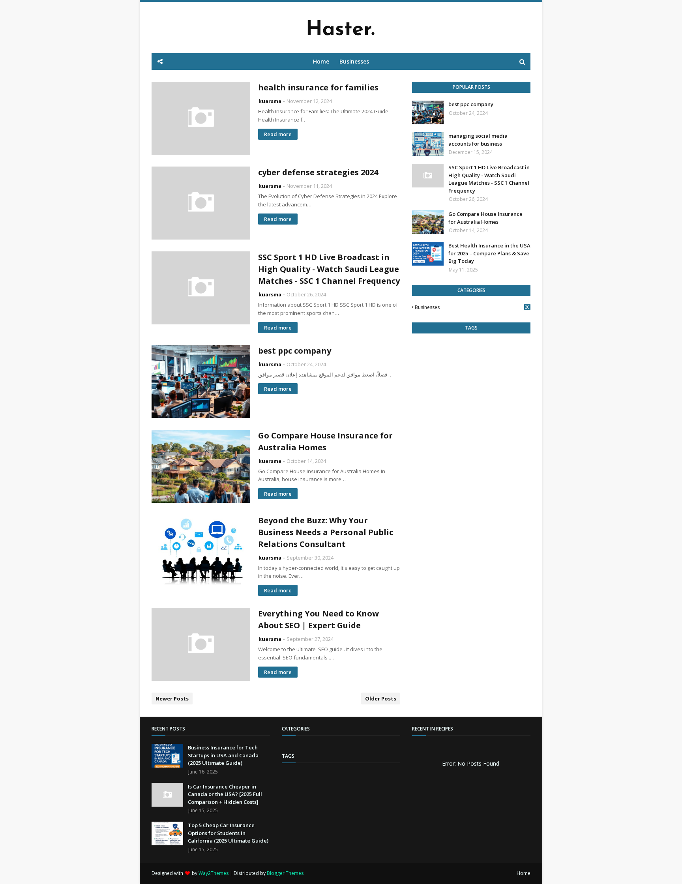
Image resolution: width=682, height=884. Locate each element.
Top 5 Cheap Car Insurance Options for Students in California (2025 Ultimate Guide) (228, 833)
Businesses (472, 307)
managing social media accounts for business (478, 139)
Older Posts (380, 698)
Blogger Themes (285, 873)
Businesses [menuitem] (354, 61)
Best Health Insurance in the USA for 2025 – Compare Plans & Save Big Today (489, 253)
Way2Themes (214, 873)
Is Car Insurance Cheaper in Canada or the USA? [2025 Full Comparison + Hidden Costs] (225, 794)
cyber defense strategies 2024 (318, 172)
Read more (278, 134)
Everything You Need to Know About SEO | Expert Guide (318, 619)
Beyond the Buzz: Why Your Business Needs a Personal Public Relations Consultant (325, 532)
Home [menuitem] (321, 61)
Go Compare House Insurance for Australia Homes (325, 441)
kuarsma (270, 101)
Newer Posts (172, 698)
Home (523, 873)
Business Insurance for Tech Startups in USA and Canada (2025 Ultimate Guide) (223, 755)
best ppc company (294, 350)
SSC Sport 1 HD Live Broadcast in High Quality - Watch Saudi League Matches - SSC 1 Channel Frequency (329, 269)
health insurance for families (318, 87)
